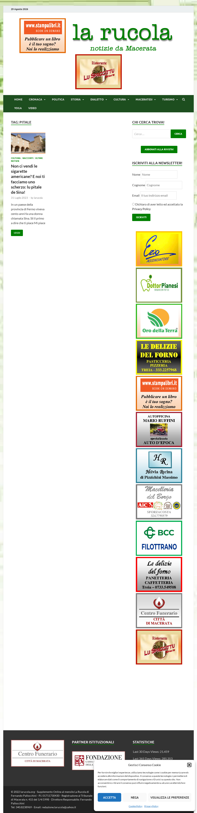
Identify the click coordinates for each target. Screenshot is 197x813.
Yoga (18, 108)
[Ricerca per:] (159, 133)
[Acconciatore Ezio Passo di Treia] (159, 265)
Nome (136, 174)
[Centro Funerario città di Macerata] (159, 627)
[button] (189, 765)
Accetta (109, 797)
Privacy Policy (151, 806)
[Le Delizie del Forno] (159, 373)
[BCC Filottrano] (159, 554)
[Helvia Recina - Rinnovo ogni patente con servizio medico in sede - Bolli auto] (159, 482)
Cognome (138, 185)
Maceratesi (144, 99)
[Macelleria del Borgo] (159, 518)
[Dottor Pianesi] (159, 301)
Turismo (168, 99)
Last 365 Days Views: (147, 758)
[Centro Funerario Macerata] (37, 765)
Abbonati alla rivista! (159, 149)
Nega (135, 797)
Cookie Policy (135, 806)
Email (136, 195)
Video (32, 108)
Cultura (120, 99)
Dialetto (97, 99)
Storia (76, 99)
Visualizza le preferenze (169, 797)
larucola (38, 197)
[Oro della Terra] (159, 337)
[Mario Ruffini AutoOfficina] (159, 446)
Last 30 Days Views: (146, 751)
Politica (58, 99)
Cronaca (35, 99)
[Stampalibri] (42, 52)
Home (18, 99)
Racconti (28, 158)
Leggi (15, 232)
